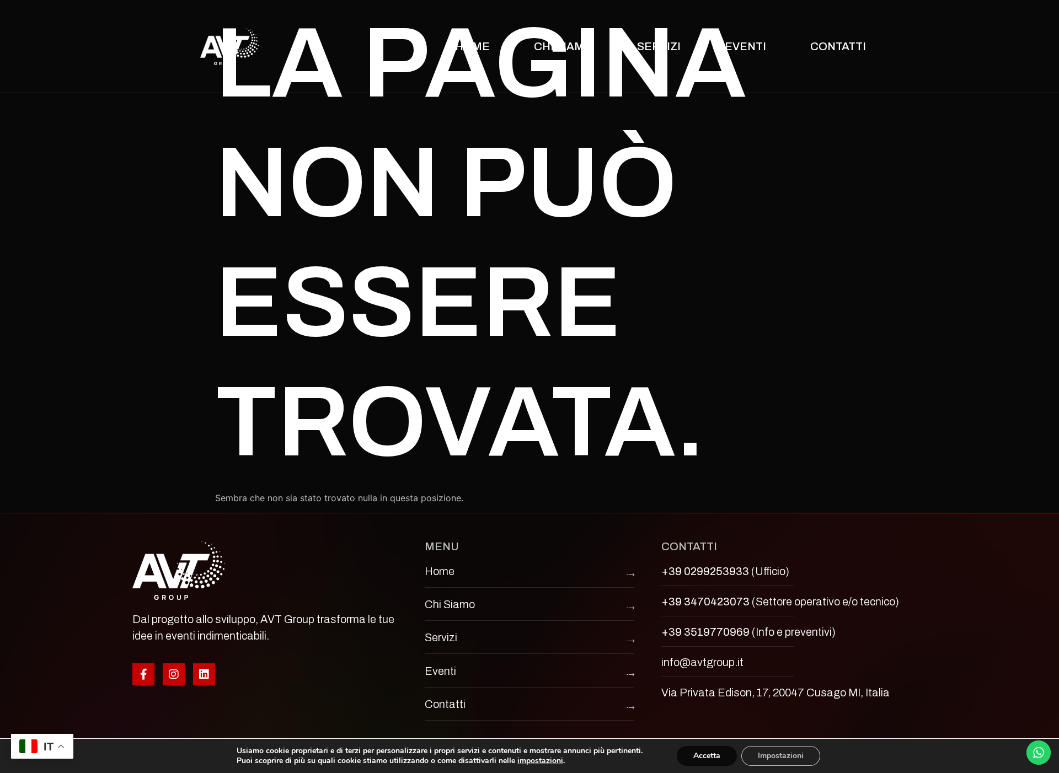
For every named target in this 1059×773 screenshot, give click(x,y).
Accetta (706, 755)
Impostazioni (781, 755)
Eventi (745, 46)
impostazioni (540, 761)
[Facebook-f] (143, 674)
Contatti (838, 46)
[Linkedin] (204, 674)
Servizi (659, 46)
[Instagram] (174, 674)
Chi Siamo (563, 46)
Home (472, 46)
